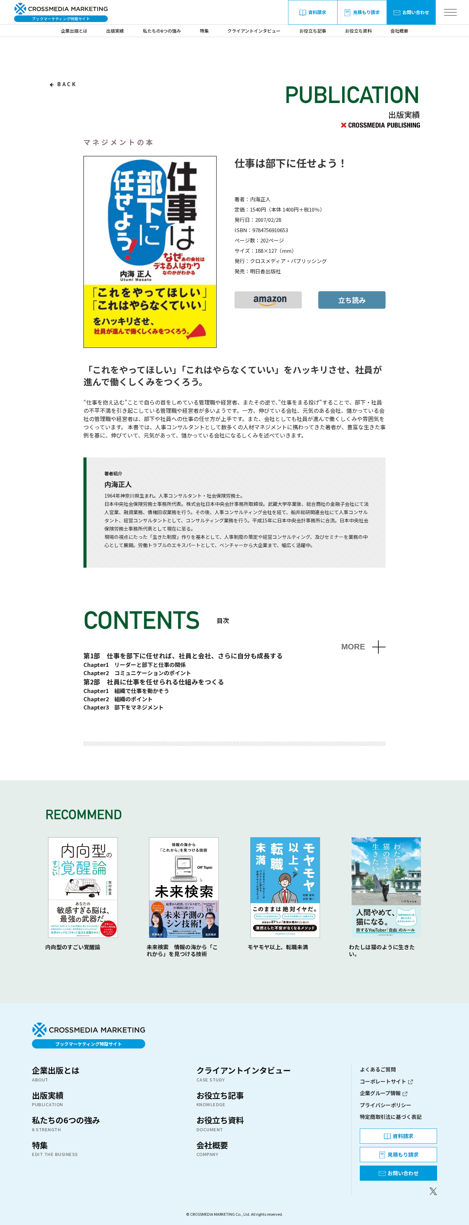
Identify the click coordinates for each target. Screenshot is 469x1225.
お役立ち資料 (358, 30)
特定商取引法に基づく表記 (391, 1116)
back (66, 84)
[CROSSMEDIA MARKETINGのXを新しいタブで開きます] (398, 1191)
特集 (204, 30)
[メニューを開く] (450, 12)
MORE (353, 647)
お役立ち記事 (312, 30)
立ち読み (352, 300)
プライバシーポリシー (385, 1105)
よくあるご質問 (378, 1069)
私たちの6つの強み (162, 30)
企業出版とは (74, 30)
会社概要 (399, 30)
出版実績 (115, 30)
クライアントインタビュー (254, 30)
